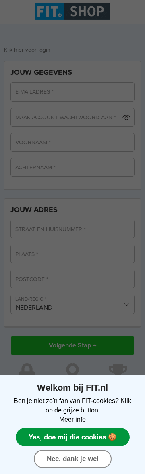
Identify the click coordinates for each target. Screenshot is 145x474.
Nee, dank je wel (73, 459)
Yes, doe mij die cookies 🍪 (73, 437)
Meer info (72, 419)
